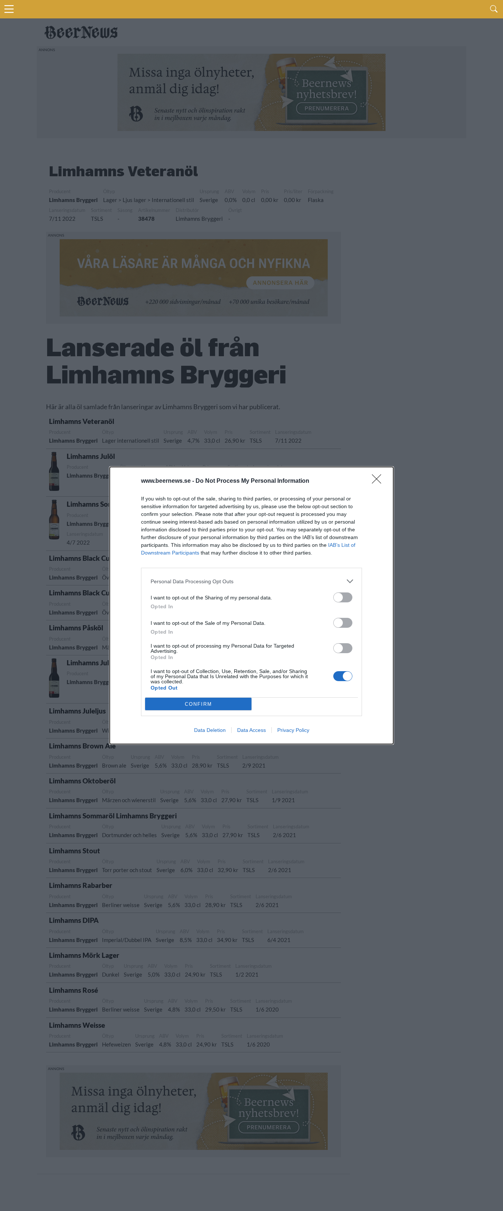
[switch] (342, 597)
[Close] (379, 481)
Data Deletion (210, 730)
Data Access (251, 730)
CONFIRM (198, 704)
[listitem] (251, 581)
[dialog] (251, 605)
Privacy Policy (293, 730)
